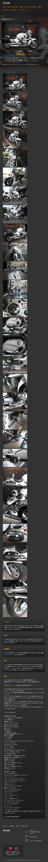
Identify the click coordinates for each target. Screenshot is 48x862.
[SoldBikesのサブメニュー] (17, 9)
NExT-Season (37, 860)
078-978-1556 (33, 836)
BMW (3, 16)
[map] (31, 833)
